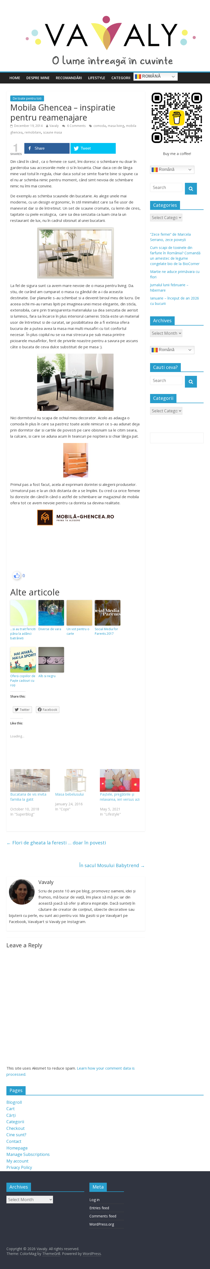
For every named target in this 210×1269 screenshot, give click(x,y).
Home (14, 77)
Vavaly (54, 126)
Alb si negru (47, 676)
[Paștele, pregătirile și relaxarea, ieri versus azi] (120, 780)
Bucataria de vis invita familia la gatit (28, 797)
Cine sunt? (16, 1135)
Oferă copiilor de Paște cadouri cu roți (22, 680)
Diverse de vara (49, 629)
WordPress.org (101, 1224)
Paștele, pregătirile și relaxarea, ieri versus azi (120, 797)
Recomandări (69, 77)
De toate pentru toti (27, 98)
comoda (99, 126)
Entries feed (99, 1207)
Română (151, 76)
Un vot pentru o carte (78, 631)
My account (17, 1161)
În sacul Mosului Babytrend (112, 865)
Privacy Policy (19, 1167)
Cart (10, 1108)
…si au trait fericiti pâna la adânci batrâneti (23, 633)
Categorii (120, 77)
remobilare (33, 132)
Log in (94, 1199)
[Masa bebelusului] (75, 780)
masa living (116, 126)
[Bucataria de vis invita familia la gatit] (30, 780)
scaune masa (52, 132)
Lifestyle (96, 77)
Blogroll (14, 1102)
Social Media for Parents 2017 (106, 631)
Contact (13, 1141)
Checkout (15, 1128)
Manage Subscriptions (28, 1154)
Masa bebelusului (69, 794)
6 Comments (76, 126)
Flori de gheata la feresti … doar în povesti (56, 843)
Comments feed (102, 1216)
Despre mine (38, 77)
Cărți (11, 1115)
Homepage (17, 1148)
